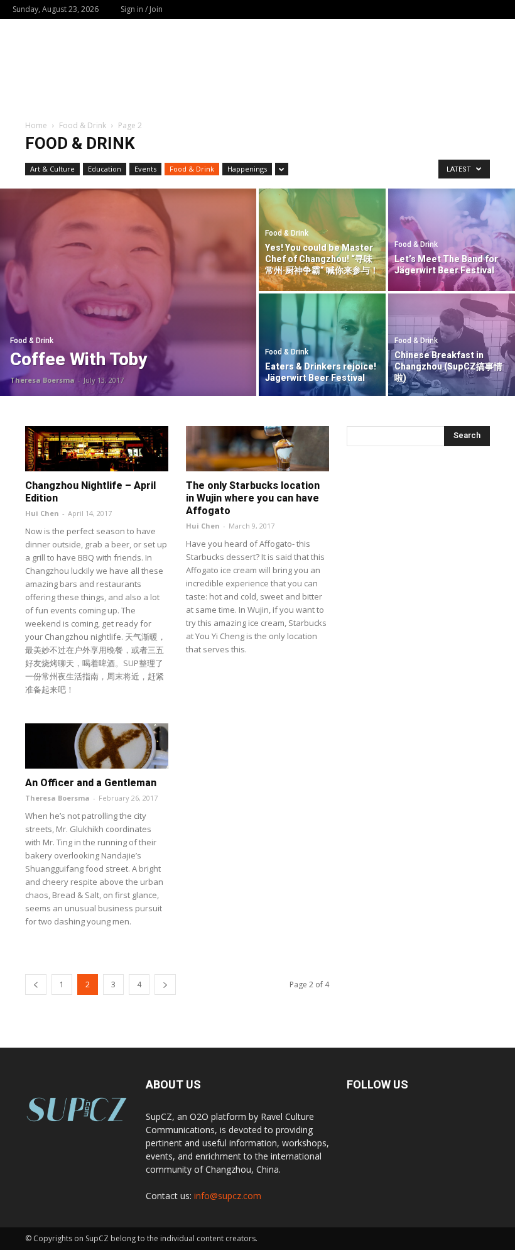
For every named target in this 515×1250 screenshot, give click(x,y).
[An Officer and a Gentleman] (96, 746)
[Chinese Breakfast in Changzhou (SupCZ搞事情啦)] (451, 345)
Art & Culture (52, 168)
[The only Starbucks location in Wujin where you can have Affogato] (257, 448)
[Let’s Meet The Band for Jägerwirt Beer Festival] (451, 239)
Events (145, 168)
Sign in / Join (142, 9)
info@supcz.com (227, 1196)
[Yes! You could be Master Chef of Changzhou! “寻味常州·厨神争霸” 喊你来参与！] (322, 239)
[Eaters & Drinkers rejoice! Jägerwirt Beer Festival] (322, 345)
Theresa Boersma (42, 380)
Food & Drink (82, 125)
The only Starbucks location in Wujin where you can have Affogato (253, 498)
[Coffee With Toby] (128, 292)
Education (104, 168)
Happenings (247, 168)
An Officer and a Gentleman (90, 783)
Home (36, 125)
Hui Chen (42, 513)
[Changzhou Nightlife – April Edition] (96, 448)
